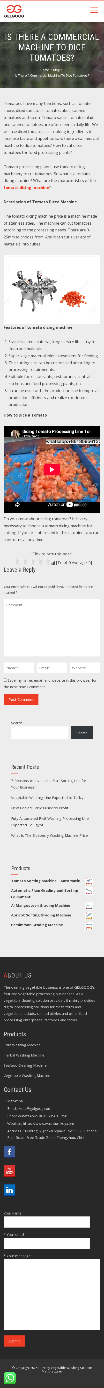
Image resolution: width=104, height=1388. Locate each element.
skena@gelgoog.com (34, 1108)
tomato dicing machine (26, 187)
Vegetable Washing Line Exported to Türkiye (48, 797)
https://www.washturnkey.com (48, 1123)
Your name (13, 1213)
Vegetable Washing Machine (27, 1075)
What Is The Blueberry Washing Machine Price (49, 835)
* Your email (14, 1234)
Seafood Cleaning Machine (25, 1065)
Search (16, 722)
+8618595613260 (52, 1115)
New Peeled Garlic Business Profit (39, 807)
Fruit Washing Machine (22, 1044)
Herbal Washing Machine (24, 1055)
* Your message (17, 1255)
